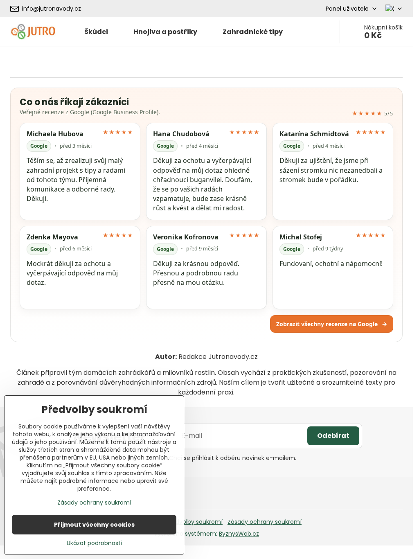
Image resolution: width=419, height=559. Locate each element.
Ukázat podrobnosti (94, 543)
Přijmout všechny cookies (94, 525)
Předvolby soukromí (195, 522)
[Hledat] (328, 31)
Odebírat (333, 435)
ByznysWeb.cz (239, 534)
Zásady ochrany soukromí (265, 522)
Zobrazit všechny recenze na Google (331, 324)
